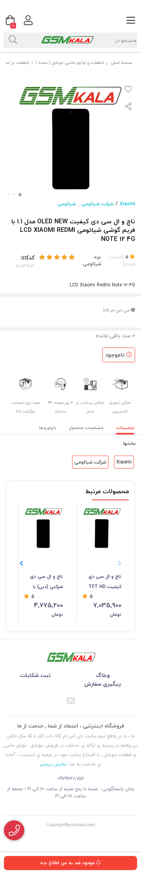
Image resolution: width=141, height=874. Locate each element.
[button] (21, 563)
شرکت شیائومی (97, 204)
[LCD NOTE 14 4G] (101, 526)
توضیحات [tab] (125, 427)
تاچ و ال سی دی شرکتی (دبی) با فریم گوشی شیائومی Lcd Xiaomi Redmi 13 (44, 582)
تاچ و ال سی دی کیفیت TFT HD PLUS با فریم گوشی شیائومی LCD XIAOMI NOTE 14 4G (105, 582)
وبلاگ (103, 675)
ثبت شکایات (35, 675)
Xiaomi (127, 204)
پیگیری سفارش (102, 684)
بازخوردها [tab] (47, 427)
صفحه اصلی (121, 62)
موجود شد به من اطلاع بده (68, 863)
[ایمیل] (70, 701)
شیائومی (67, 204)
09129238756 (71, 778)
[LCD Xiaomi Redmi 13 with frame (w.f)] (43, 526)
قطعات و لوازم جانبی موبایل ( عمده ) (70, 62)
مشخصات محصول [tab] (86, 427)
